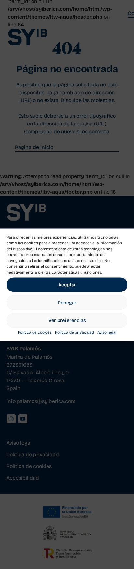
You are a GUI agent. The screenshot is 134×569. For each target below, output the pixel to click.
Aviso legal (106, 332)
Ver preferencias (67, 320)
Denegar (67, 302)
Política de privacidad (74, 332)
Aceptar (67, 285)
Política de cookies (35, 332)
